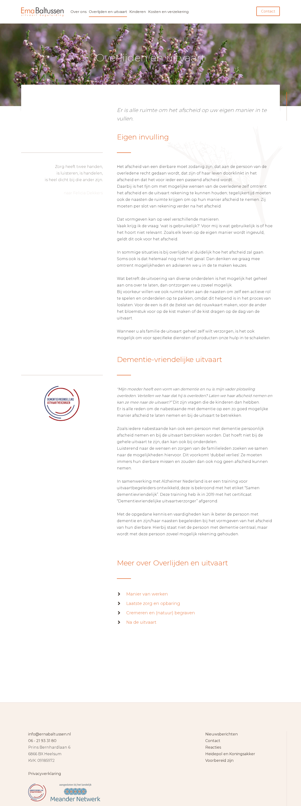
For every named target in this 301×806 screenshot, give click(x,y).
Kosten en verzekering (168, 11)
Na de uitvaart (141, 622)
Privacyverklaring (44, 773)
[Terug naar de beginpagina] (42, 12)
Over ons (79, 11)
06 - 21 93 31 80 (42, 741)
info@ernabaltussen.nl (49, 734)
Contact (268, 11)
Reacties (213, 747)
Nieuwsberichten (221, 734)
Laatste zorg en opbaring (153, 603)
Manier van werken (147, 594)
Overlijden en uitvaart (108, 11)
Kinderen (137, 11)
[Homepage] (150, 766)
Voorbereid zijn (219, 760)
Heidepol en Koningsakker (230, 754)
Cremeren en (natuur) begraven (160, 612)
